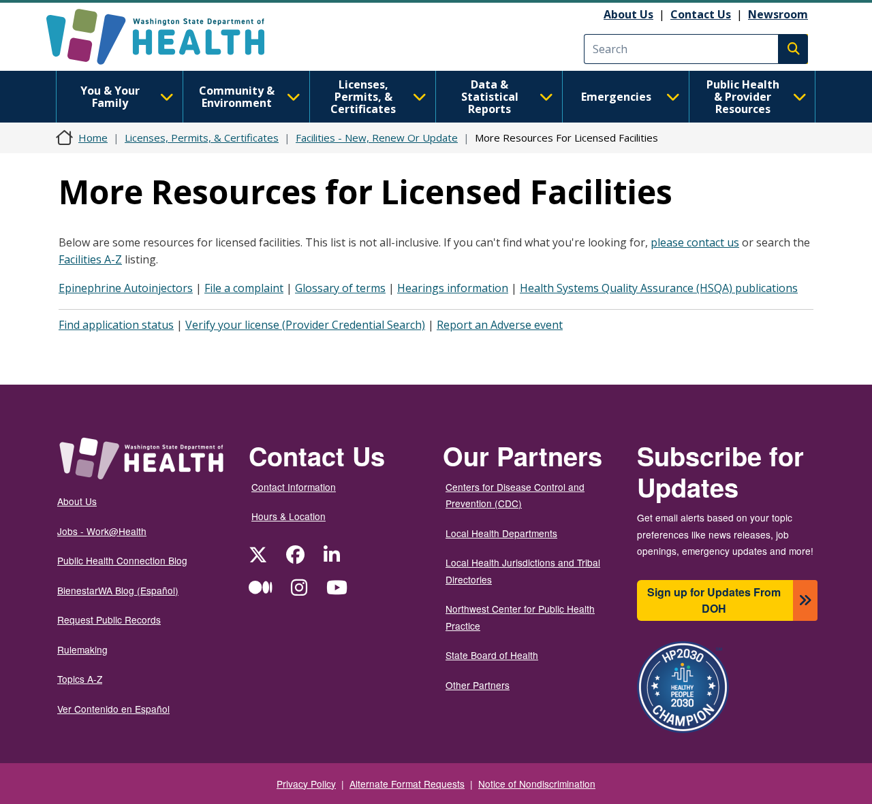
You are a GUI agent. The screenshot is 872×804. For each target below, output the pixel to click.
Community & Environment (237, 96)
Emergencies (616, 96)
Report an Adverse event (500, 324)
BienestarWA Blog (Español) (117, 590)
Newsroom (778, 14)
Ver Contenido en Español (113, 708)
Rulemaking (82, 649)
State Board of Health (492, 655)
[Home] (167, 37)
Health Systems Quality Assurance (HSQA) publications (659, 287)
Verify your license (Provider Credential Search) (305, 324)
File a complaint (243, 287)
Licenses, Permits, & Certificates (363, 96)
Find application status (116, 324)
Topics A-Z (79, 679)
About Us (628, 14)
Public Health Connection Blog (122, 560)
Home (93, 137)
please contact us (695, 242)
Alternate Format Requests (407, 783)
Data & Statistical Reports (489, 96)
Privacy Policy (306, 783)
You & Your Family (110, 96)
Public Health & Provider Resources (742, 96)
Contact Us (700, 14)
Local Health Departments (501, 533)
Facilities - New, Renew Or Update (377, 137)
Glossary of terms (340, 287)
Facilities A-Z (90, 259)
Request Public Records (109, 619)
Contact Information (293, 487)
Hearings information (452, 287)
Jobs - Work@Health (101, 531)
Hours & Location (288, 516)
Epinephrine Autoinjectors (126, 287)
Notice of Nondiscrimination (536, 783)
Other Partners (478, 685)
